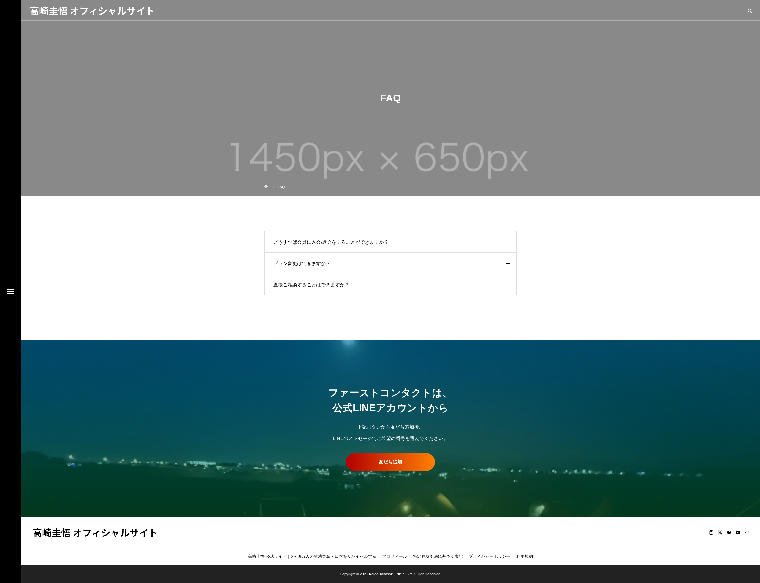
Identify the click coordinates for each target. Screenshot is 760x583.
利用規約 (524, 556)
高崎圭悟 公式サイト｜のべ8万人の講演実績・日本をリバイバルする (312, 556)
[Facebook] (729, 532)
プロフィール (394, 556)
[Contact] (747, 532)
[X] (720, 532)
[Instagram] (711, 532)
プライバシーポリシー (489, 556)
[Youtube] (738, 532)
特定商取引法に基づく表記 (438, 556)
